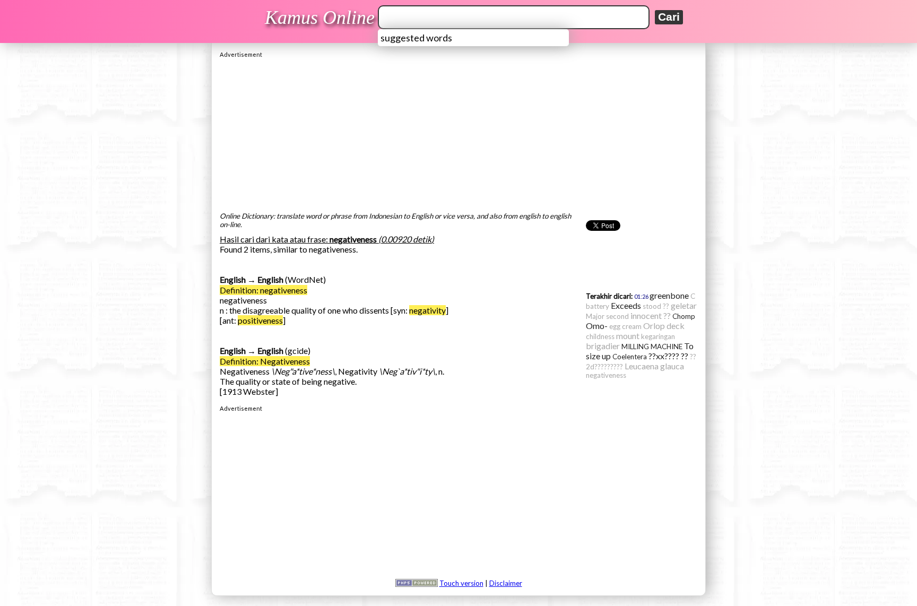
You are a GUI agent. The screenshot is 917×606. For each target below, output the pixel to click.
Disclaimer (505, 583)
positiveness (260, 320)
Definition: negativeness (263, 290)
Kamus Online (320, 17)
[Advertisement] (458, 132)
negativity (427, 310)
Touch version (461, 583)
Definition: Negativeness (265, 361)
